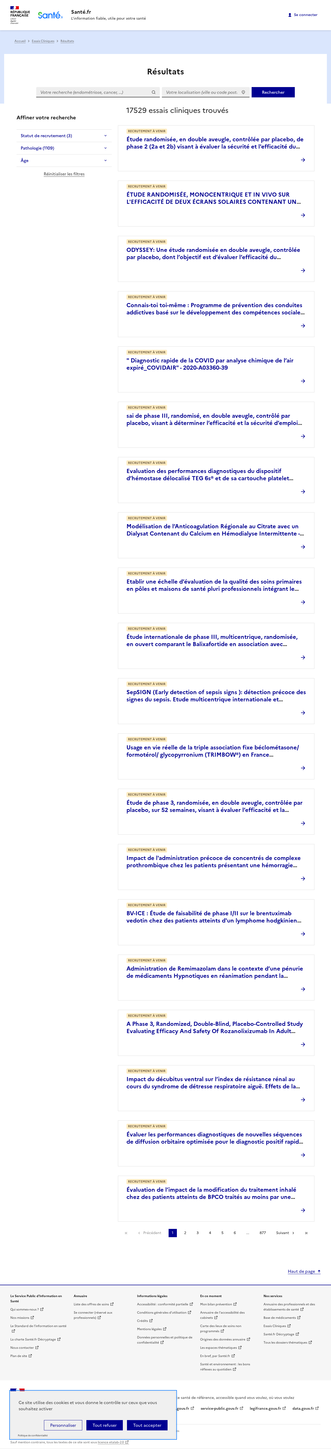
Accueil (20, 41)
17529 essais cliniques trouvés (177, 110)
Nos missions (19, 1317)
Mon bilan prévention (216, 1304)
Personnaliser (63, 1425)
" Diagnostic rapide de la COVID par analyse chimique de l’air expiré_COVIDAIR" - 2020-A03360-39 (210, 364)
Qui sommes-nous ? (24, 1309)
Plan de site (18, 1356)
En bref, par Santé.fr (215, 1356)
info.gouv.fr (179, 1408)
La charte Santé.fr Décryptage (33, 1339)
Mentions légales (149, 1329)
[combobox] (206, 92)
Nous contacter (22, 1347)
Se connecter (306, 15)
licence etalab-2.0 (111, 1442)
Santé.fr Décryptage (279, 1334)
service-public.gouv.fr (219, 1408)
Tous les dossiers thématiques (285, 1342)
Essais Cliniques (43, 41)
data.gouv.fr (303, 1408)
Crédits (142, 1321)
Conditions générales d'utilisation (161, 1312)
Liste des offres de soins (91, 1304)
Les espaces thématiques (218, 1347)
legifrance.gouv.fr (265, 1408)
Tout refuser (105, 1425)
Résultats (67, 41)
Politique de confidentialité (33, 1435)
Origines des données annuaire (222, 1339)
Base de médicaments (280, 1317)
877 (263, 1233)
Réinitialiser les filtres (64, 174)
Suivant (282, 1233)
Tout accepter (147, 1425)
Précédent (152, 1233)
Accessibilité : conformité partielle (162, 1304)
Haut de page (301, 1271)
